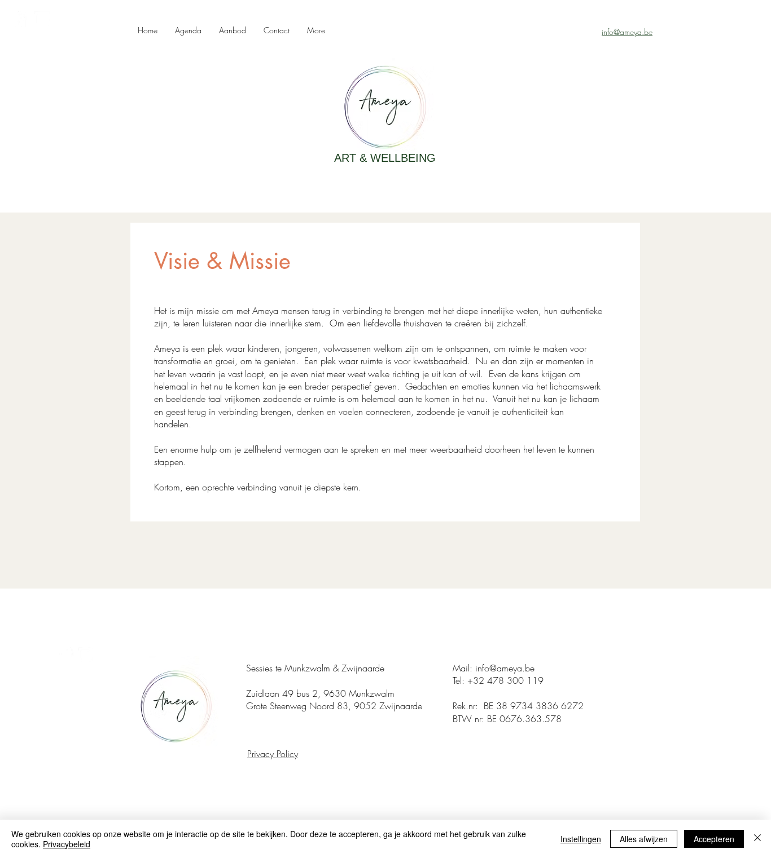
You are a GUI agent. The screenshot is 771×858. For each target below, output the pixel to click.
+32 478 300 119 (505, 680)
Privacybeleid (66, 844)
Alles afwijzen (644, 838)
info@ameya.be (505, 668)
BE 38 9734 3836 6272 (534, 706)
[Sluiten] (757, 839)
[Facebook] (19, 19)
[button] (232, 30)
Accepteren (714, 838)
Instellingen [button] (580, 838)
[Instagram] (42, 19)
